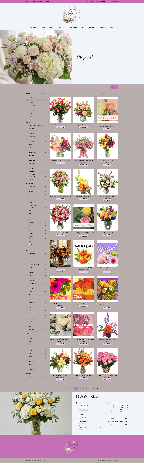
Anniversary (52, 27)
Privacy (104, 460)
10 (93, 388)
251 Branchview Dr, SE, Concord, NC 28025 (99, 1)
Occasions (102, 27)
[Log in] (112, 14)
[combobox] (110, 93)
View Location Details (121, 428)
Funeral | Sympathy (73, 27)
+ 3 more (81, 429)
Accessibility (109, 460)
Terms (99, 460)
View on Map (84, 410)
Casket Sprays (91, 27)
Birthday (42, 27)
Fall (83, 27)
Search (115, 87)
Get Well (61, 27)
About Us (40, 1)
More (111, 27)
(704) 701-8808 (32, 1)
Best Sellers (33, 27)
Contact (47, 1)
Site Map (116, 460)
